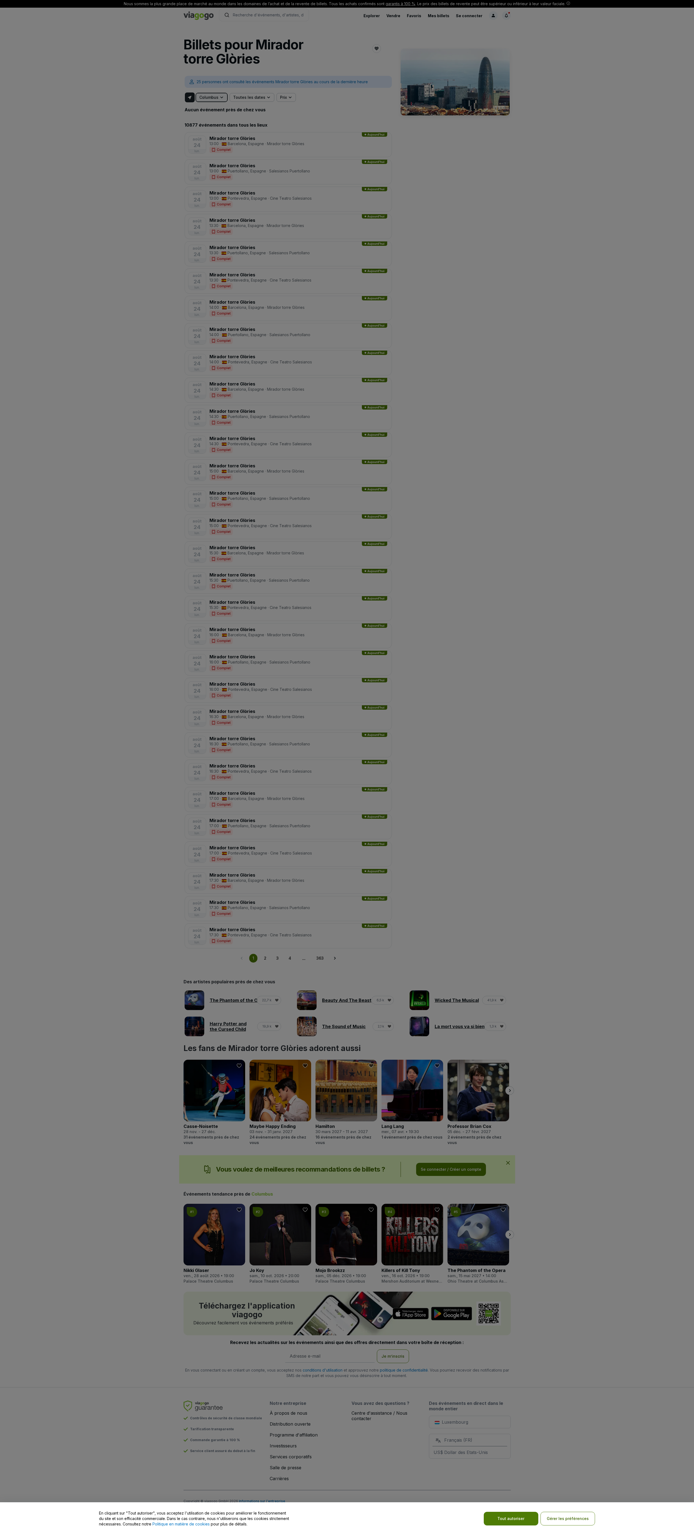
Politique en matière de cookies (181, 1524)
